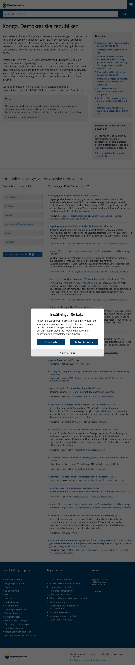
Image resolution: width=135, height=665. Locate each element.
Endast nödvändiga (84, 342)
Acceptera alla (51, 342)
